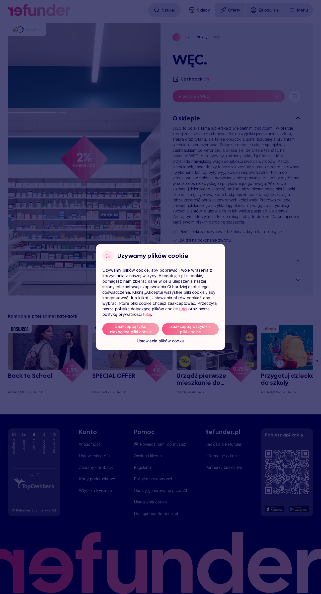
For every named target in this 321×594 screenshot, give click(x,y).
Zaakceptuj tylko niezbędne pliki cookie (131, 329)
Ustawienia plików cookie (161, 340)
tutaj (183, 308)
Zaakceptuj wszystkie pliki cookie (190, 329)
